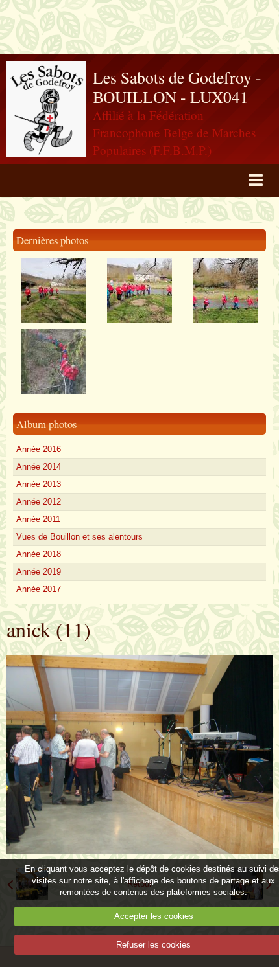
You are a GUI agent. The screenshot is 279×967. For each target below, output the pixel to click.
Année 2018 (38, 554)
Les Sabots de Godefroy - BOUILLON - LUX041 (177, 87)
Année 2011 (38, 519)
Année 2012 (38, 501)
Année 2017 (38, 589)
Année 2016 (38, 449)
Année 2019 (38, 571)
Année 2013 (38, 484)
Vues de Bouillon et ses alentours (79, 536)
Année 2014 (38, 467)
